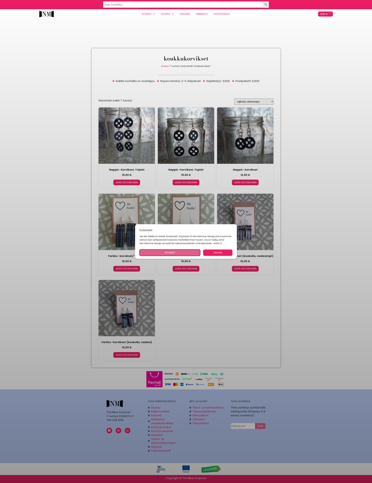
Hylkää (218, 252)
